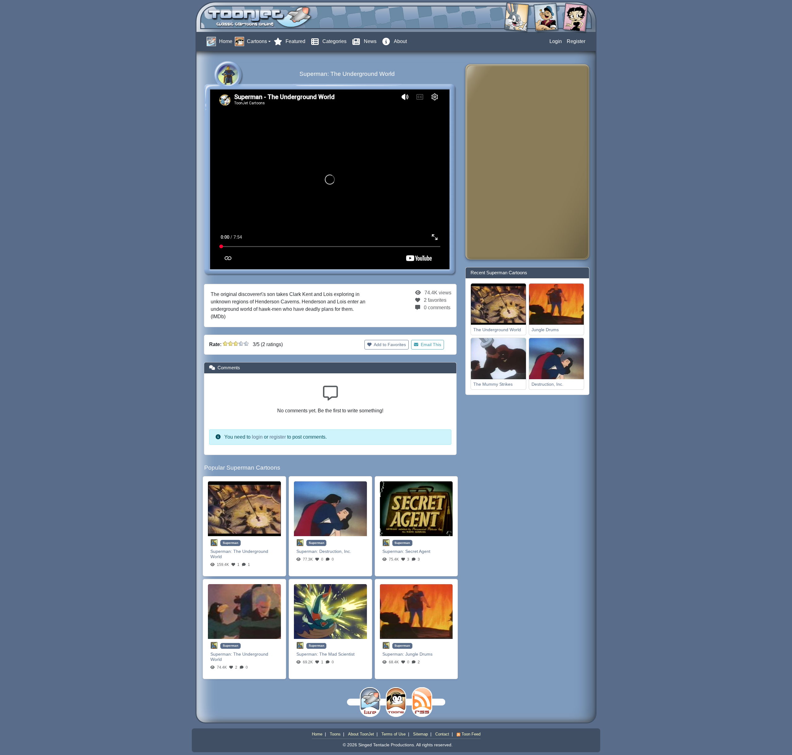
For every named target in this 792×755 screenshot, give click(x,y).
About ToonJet (361, 734)
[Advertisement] (495, 162)
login (257, 437)
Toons (335, 734)
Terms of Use (393, 734)
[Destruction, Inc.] (330, 508)
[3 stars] (235, 343)
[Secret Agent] (416, 508)
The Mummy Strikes (493, 384)
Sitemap (420, 734)
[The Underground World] (244, 508)
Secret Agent (417, 551)
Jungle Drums (419, 654)
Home (317, 734)
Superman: (221, 551)
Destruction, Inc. (335, 551)
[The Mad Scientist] (330, 611)
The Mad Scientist (337, 654)
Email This (430, 344)
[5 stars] (246, 343)
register (277, 437)
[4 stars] (241, 343)
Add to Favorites (389, 344)
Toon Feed (470, 734)
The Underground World (497, 329)
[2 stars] (230, 343)
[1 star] (225, 343)
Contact (442, 734)
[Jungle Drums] (416, 611)
